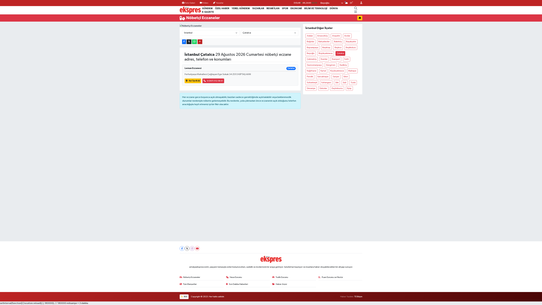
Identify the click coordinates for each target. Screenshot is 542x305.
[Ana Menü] (355, 12)
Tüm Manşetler (190, 284)
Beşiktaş (326, 47)
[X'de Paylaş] (189, 41)
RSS (185, 297)
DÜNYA (334, 8)
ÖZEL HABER (222, 8)
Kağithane (311, 71)
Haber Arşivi (281, 284)
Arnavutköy (322, 36)
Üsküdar (323, 88)
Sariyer (336, 77)
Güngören (330, 65)
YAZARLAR (258, 8)
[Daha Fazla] (200, 41)
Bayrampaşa (312, 47)
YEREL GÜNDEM (241, 8)
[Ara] (356, 8)
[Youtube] (197, 248)
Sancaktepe (322, 77)
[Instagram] (192, 248)
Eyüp (349, 88)
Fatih (346, 59)
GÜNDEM (207, 8)
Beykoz (338, 47)
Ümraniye (311, 88)
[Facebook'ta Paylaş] (184, 41)
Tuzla (353, 82)
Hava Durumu (236, 277)
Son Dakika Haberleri (238, 284)
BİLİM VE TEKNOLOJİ (315, 8)
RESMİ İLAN (272, 8)
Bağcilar (310, 42)
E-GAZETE (208, 12)
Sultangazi (326, 82)
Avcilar (347, 36)
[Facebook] (182, 248)
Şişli (344, 82)
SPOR (285, 8)
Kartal (323, 71)
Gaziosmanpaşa (314, 65)
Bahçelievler (324, 42)
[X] (187, 248)
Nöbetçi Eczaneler (191, 277)
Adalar (310, 36)
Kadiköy (343, 65)
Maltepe (352, 71)
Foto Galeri (190, 3)
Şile (337, 82)
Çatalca (340, 53)
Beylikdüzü (351, 47)
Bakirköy (338, 42)
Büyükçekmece (326, 53)
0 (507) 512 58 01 (215, 81)
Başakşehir (351, 42)
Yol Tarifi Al (194, 81)
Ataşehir (336, 36)
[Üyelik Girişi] (360, 3)
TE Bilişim (358, 297)
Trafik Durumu (282, 277)
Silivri (345, 77)
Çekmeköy (312, 59)
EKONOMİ (296, 8)
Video (205, 3)
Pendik (310, 77)
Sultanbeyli (312, 82)
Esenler (324, 59)
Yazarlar (219, 3)
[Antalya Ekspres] (190, 10)
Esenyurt (336, 59)
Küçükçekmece (337, 71)
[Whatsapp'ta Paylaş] (194, 41)
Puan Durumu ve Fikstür (332, 277)
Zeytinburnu (337, 88)
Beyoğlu (310, 53)
